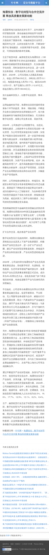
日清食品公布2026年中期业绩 (15, 500)
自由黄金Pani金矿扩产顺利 (14, 480)
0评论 (32, 19)
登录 (8, 535)
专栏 (4, 19)
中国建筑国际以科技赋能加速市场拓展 (18, 488)
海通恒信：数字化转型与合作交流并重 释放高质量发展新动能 (23, 14)
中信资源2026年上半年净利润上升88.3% (19, 520)
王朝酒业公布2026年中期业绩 (15, 473)
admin (10, 19)
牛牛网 (24, 3)
